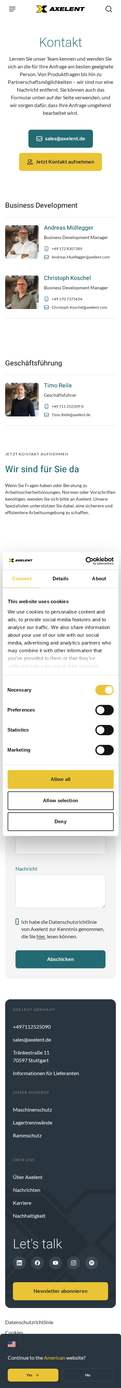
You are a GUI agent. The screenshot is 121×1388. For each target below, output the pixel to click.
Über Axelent (28, 1177)
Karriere (22, 1203)
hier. (41, 936)
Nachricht (26, 868)
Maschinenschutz (32, 1109)
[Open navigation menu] (12, 9)
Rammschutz (27, 1135)
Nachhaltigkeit (29, 1216)
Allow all (60, 779)
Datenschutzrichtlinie (29, 1322)
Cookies (14, 1332)
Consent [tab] (22, 578)
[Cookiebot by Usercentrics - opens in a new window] (86, 561)
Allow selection (60, 800)
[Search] (109, 9)
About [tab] (99, 578)
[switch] (104, 710)
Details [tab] (60, 578)
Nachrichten (26, 1190)
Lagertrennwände (32, 1122)
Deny (60, 821)
